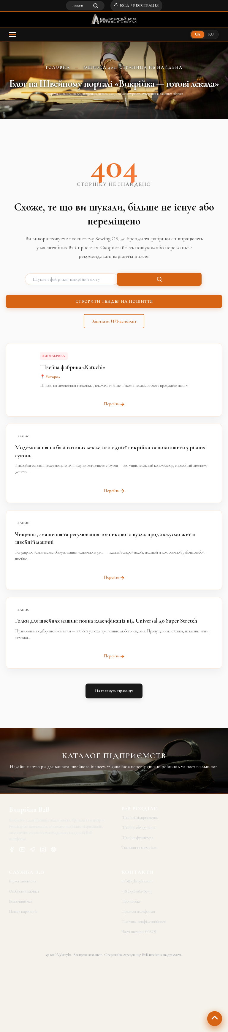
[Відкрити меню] (12, 34)
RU (211, 34)
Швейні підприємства (139, 817)
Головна (58, 67)
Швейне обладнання (138, 827)
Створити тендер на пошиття (114, 301)
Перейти (111, 403)
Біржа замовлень (22, 881)
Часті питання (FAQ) (138, 931)
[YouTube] (22, 850)
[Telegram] (33, 850)
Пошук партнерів (23, 911)
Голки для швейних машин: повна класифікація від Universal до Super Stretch (106, 620)
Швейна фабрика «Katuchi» (72, 367)
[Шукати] (159, 279)
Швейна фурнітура (137, 837)
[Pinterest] (53, 850)
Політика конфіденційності (143, 921)
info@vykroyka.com (137, 881)
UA (197, 34)
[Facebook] (12, 850)
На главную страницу (114, 690)
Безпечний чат (20, 901)
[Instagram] (43, 850)
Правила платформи (138, 911)
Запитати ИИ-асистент (114, 321)
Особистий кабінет (24, 891)
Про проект (130, 901)
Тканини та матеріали (139, 847)
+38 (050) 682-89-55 (136, 891)
